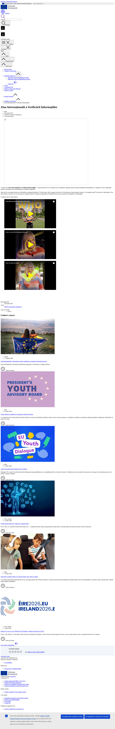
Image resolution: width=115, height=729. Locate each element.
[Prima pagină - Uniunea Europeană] (9, 8)
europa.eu (13, 676)
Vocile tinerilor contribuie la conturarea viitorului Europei (17, 414)
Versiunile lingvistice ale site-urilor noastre (16, 698)
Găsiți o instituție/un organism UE (14, 709)
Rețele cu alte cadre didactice (12, 88)
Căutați (3, 19)
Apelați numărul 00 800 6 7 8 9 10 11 (15, 681)
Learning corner (5, 656)
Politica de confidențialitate (12, 699)
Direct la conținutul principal (9, 1)
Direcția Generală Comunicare (13, 307)
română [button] (7, 13)
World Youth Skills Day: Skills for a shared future (15, 523)
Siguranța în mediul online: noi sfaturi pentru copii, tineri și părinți (19, 576)
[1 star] (10, 652)
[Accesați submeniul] (18, 74)
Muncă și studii (8, 90)
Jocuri (6, 85)
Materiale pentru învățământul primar (18, 77)
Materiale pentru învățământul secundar (19, 79)
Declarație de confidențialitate (12, 668)
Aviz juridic (7, 701)
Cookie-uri (7, 703)
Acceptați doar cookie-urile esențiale (97, 716)
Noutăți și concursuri (10, 71)
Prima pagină (8, 69)
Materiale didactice (9, 76)
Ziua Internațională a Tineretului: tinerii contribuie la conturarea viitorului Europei (24, 361)
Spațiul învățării (8, 96)
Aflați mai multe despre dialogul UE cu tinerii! (14, 469)
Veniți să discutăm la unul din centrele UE (16, 686)
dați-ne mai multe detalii (36, 652)
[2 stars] (11, 652)
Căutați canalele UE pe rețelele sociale (15, 692)
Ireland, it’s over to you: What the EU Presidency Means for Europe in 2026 (22, 631)
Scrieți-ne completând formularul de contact (16, 684)
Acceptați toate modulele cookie (72, 716)
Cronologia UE (8, 87)
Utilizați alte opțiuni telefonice (12, 682)
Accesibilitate (8, 662)
